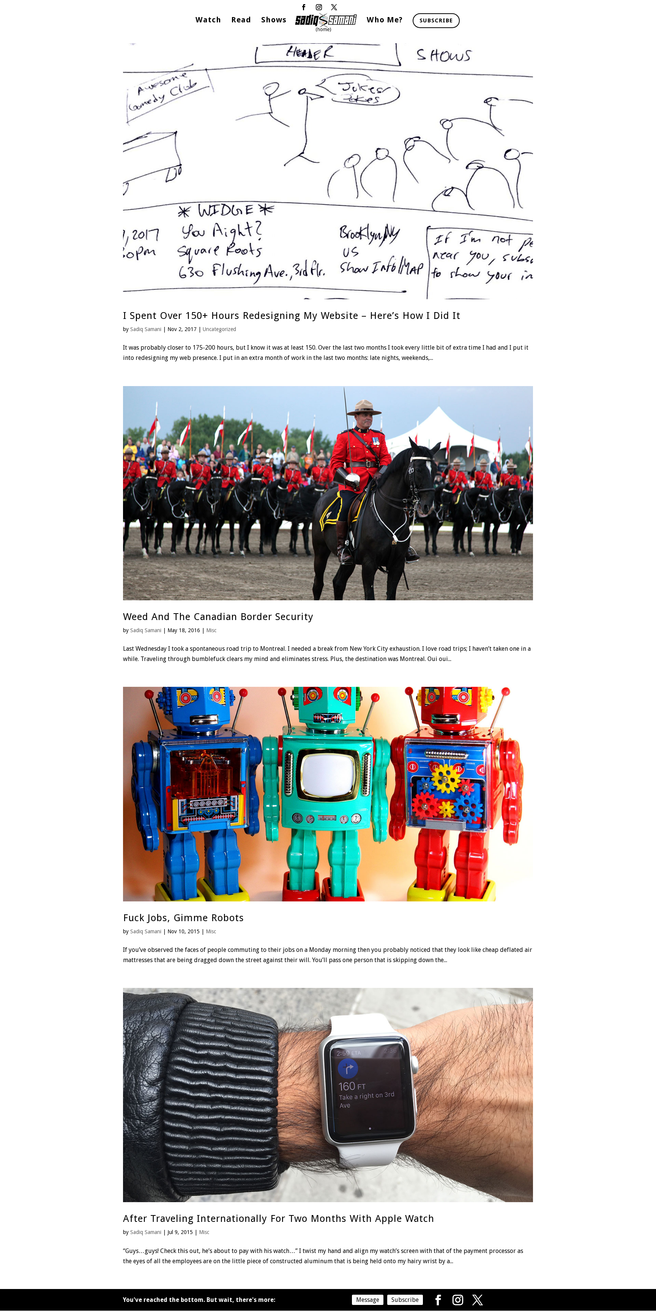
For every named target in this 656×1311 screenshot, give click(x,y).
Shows (274, 20)
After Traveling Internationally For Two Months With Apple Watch (278, 1218)
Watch (208, 20)
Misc (211, 630)
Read (241, 20)
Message (367, 1299)
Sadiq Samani (145, 329)
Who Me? (385, 20)
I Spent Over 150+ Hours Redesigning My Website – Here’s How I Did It (291, 315)
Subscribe (436, 20)
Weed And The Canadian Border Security (218, 616)
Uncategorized (219, 329)
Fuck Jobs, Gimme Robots (183, 917)
